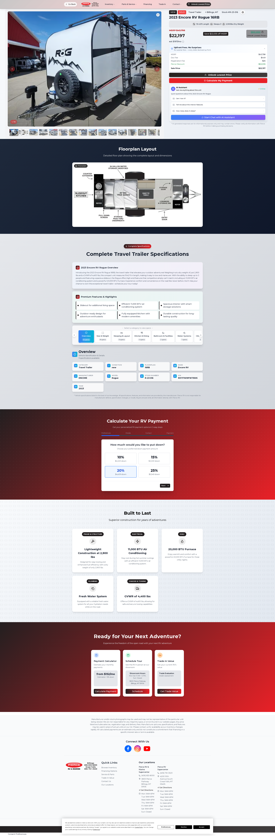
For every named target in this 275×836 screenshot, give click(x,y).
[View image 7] (73, 132)
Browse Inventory (109, 768)
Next (163, 486)
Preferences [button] (96, 829)
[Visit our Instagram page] (137, 748)
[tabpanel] (137, 370)
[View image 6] (63, 132)
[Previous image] (12, 69)
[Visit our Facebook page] (128, 748)
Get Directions (147, 790)
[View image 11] (112, 132)
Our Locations (107, 785)
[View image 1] (13, 132)
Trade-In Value (107, 778)
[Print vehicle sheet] (243, 12)
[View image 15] (152, 132)
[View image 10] (102, 132)
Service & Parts (107, 774)
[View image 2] (23, 132)
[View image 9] (93, 132)
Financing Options (109, 771)
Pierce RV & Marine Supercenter (144, 769)
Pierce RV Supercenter (162, 768)
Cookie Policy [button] (139, 827)
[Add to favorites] (158, 15)
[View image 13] (132, 132)
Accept (201, 827)
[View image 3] (33, 132)
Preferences (166, 827)
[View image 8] (83, 132)
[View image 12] (122, 132)
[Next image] (157, 69)
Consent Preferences (17, 834)
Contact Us (106, 781)
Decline (184, 827)
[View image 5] (53, 132)
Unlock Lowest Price (200, 4)
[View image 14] (142, 132)
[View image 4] (43, 132)
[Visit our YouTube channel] (147, 748)
